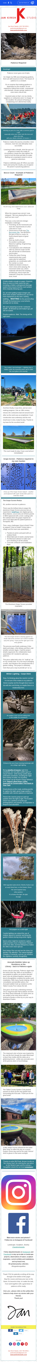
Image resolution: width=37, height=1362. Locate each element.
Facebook (7, 1254)
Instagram (26, 1252)
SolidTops (15, 512)
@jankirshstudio (18, 1247)
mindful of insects (14, 770)
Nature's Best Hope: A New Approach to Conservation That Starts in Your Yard (18, 783)
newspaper (29, 1167)
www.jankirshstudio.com (18, 30)
